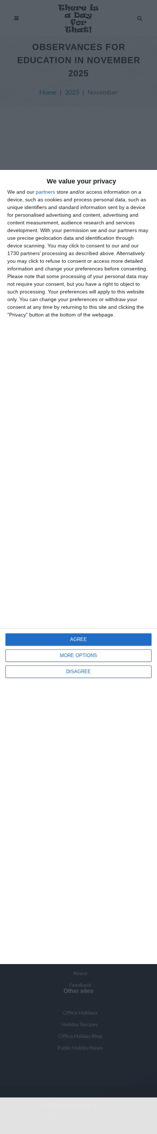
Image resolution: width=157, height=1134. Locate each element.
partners (45, 191)
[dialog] (78, 567)
